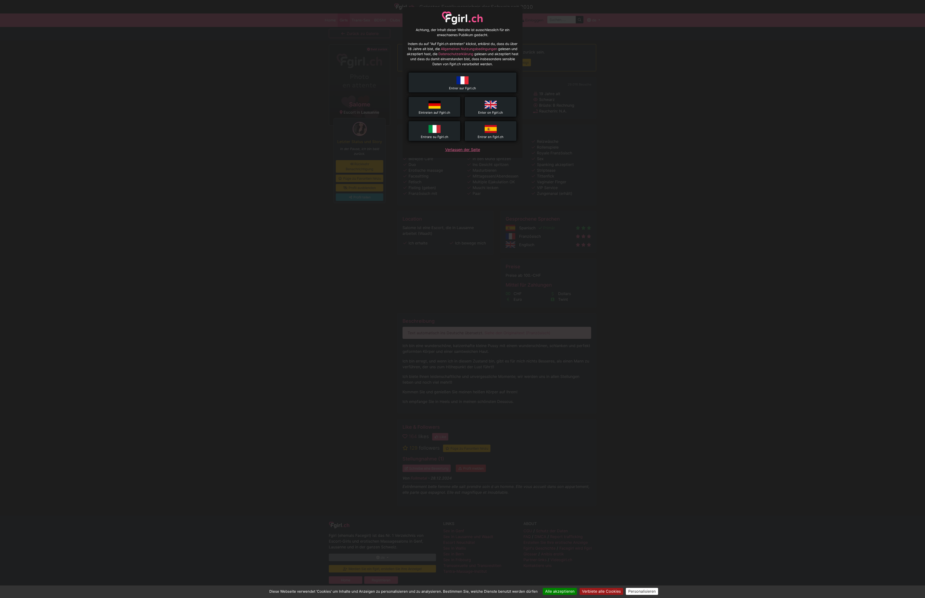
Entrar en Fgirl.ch (490, 137)
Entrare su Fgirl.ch (434, 137)
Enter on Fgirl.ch (490, 112)
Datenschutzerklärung (455, 54)
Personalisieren (642, 591)
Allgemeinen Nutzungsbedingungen (469, 49)
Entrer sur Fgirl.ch (462, 88)
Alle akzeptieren (560, 591)
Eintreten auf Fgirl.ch (434, 112)
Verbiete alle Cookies (601, 591)
